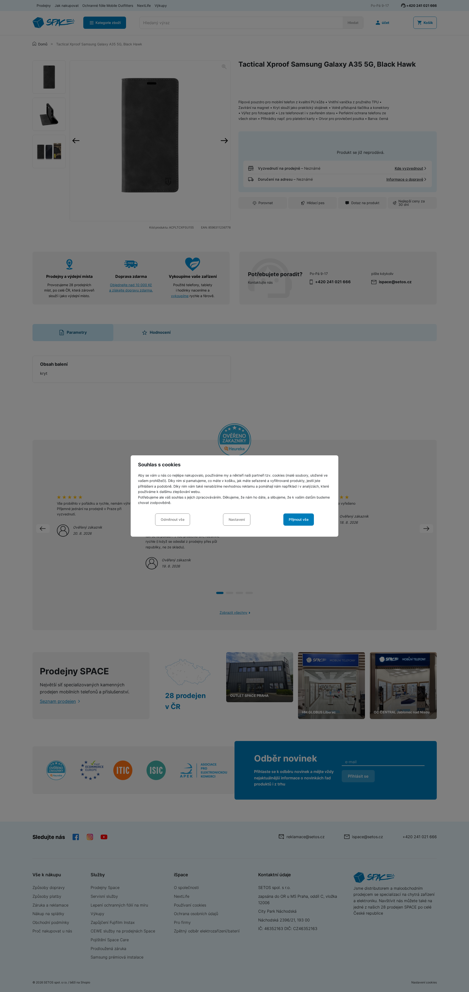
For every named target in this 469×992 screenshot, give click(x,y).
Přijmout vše (299, 519)
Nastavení (237, 519)
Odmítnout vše (172, 519)
